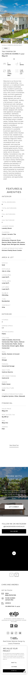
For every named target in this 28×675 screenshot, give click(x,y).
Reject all (14, 662)
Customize (14, 666)
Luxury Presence (14, 643)
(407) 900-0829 (9, 599)
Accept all (14, 670)
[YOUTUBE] (20, 633)
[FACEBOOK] (16, 633)
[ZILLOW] (12, 633)
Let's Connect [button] (14, 506)
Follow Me (14, 531)
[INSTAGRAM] (7, 633)
